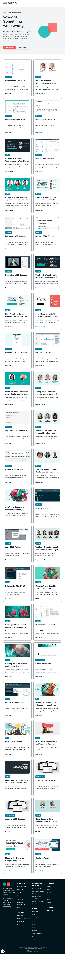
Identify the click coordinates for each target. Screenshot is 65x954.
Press (33, 927)
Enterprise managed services (37, 902)
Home (5, 13)
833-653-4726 (7, 906)
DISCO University (36, 915)
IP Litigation (20, 922)
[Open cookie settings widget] (3, 951)
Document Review (37, 888)
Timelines (20, 899)
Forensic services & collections (37, 897)
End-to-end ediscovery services (38, 892)
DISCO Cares (49, 893)
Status (33, 921)
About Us (48, 886)
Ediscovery (20, 896)
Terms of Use (29, 951)
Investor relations (50, 896)
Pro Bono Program (22, 925)
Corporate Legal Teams (23, 918)
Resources (34, 930)
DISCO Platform (21, 886)
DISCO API (34, 924)
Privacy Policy (36, 951)
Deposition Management (21, 903)
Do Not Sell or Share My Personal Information (32, 948)
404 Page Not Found (15, 13)
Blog (33, 937)
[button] (59, 3)
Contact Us (49, 902)
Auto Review (20, 893)
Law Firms (20, 915)
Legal (33, 940)
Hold (18, 907)
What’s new (35, 912)
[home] (10, 3)
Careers (48, 890)
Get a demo (22, 47)
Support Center (36, 918)
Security (48, 899)
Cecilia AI (20, 890)
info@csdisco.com (8, 904)
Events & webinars (37, 933)
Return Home (9, 48)
